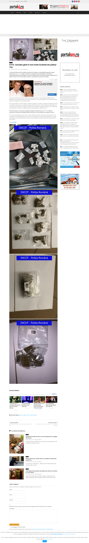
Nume (11, 489)
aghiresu (21, 415)
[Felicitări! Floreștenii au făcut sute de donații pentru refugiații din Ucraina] (16, 443)
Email (10, 494)
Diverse (30, 12)
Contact (44, 12)
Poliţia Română (33, 415)
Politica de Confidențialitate (69, 534)
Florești (28, 415)
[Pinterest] (75, 1)
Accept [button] (44, 541)
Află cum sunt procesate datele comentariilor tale (42, 529)
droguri (24, 415)
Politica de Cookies (57, 534)
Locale (12, 12)
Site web (11, 499)
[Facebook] (72, 1)
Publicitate (37, 12)
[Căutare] (78, 12)
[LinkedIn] (77, 1)
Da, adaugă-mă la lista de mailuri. (18, 527)
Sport (25, 12)
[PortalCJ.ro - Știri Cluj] (16, 8)
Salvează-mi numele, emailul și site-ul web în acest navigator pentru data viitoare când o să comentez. (30, 506)
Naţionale (18, 12)
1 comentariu (39, 461)
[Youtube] (79, 1)
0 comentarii (25, 69)
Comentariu (12, 508)
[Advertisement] (44, 24)
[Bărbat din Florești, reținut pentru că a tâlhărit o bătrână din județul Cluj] (16, 461)
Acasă (12, 35)
